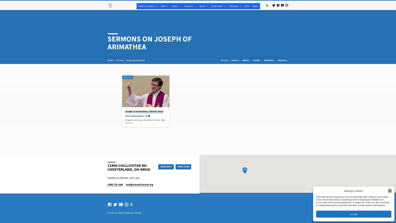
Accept (353, 214)
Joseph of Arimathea (136, 60)
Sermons (120, 60)
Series (245, 60)
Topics (234, 60)
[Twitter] (273, 5)
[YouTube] (282, 5)
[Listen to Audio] (146, 115)
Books (256, 60)
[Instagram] (286, 5)
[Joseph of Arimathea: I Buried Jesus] (145, 91)
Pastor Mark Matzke (134, 116)
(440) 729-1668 (115, 184)
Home (255, 6)
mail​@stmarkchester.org (139, 184)
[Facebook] (278, 5)
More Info (166, 166)
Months (282, 60)
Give (246, 6)
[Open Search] (267, 5)
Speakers (269, 60)
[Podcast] (131, 204)
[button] (389, 190)
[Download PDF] (149, 115)
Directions (183, 166)
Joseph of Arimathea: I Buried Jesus (144, 111)
